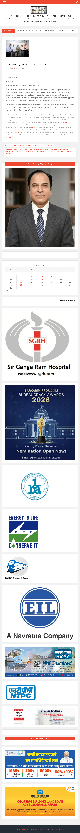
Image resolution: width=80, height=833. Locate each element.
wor (12, 137)
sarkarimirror (10, 68)
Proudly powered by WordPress (26, 829)
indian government (56, 125)
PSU (7, 61)
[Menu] (4, 2)
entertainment (36, 122)
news (30, 127)
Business (11, 115)
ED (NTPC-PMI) (25, 122)
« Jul (6, 291)
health (26, 125)
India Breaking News (41, 125)
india (31, 125)
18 (21, 282)
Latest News (23, 127)
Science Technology (60, 132)
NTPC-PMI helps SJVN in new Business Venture (45, 130)
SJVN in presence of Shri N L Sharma (57, 135)
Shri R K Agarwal (32, 135)
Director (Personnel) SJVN (45, 120)
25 (21, 285)
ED (57, 120)
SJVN (41, 135)
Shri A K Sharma (20, 135)
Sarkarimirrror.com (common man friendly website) (36, 132)
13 (42, 279)
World (18, 137)
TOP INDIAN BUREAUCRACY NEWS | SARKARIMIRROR (40, 16)
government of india (59, 122)
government (47, 122)
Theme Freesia (58, 829)
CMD (17, 115)
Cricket (23, 115)
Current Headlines (33, 115)
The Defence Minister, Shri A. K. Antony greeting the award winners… (30, 145)
